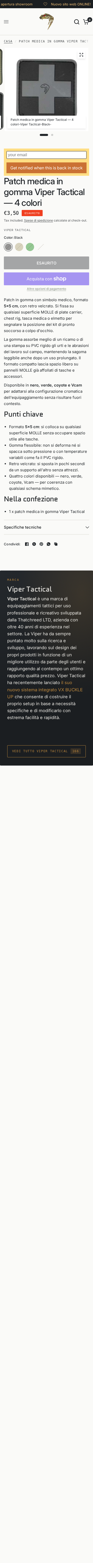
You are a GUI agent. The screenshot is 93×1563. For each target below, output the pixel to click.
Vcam (41, 247)
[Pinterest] (41, 544)
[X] (34, 544)
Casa (8, 41)
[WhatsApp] (48, 544)
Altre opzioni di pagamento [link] (46, 288)
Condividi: (12, 544)
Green (30, 247)
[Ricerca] (76, 21)
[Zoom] (81, 55)
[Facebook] (27, 544)
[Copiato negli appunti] (56, 544)
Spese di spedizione (38, 220)
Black (8, 247)
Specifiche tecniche (22, 527)
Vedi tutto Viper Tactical (45, 751)
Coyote (19, 247)
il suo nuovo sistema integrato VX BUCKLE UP (45, 689)
